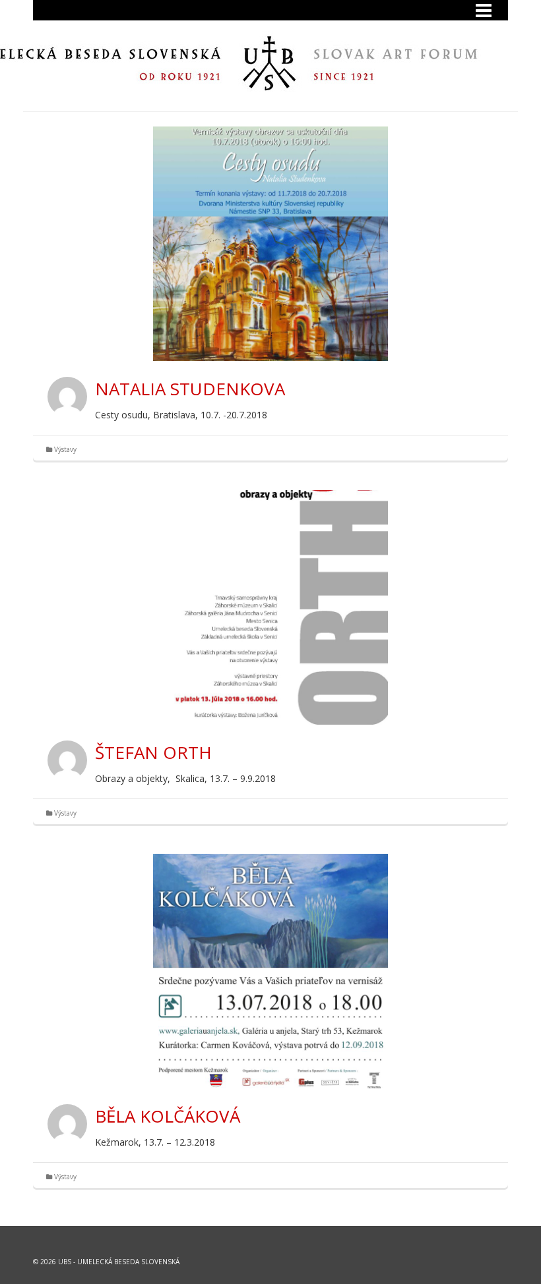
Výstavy (65, 449)
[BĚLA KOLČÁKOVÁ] (270, 971)
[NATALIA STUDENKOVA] (270, 243)
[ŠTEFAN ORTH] (270, 607)
